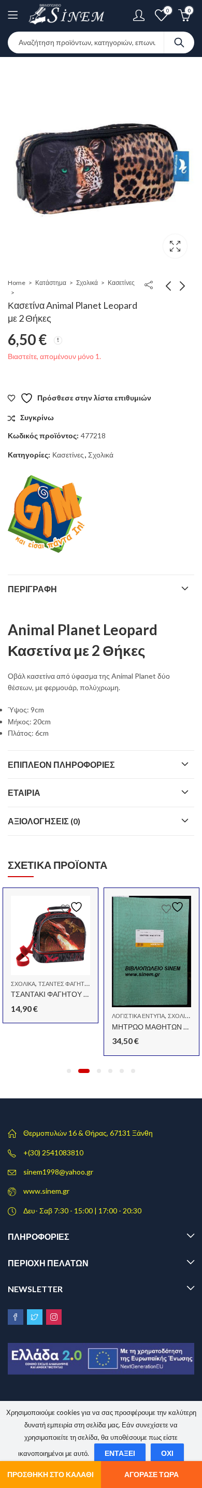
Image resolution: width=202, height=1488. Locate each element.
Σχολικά (87, 283)
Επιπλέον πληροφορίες (61, 764)
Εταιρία (24, 792)
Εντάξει (120, 1453)
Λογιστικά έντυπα (138, 1015)
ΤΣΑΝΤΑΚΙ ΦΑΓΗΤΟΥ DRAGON (63, 994)
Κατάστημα (50, 283)
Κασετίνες (121, 283)
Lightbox (175, 246)
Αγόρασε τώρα (151, 1474)
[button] (69, 1071)
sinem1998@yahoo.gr (58, 1171)
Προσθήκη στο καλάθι (50, 1474)
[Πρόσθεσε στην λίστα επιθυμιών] (73, 907)
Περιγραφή (32, 589)
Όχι (167, 1453)
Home (16, 283)
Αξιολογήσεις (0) (44, 821)
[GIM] (46, 514)
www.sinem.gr (46, 1190)
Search (179, 42)
